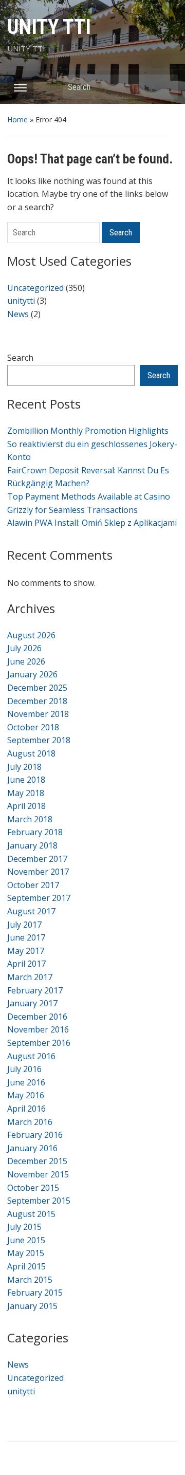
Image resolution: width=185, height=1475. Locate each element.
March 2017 (29, 977)
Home (17, 119)
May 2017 (25, 950)
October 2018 (33, 727)
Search (165, 86)
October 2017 (33, 885)
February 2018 (35, 832)
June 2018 (26, 779)
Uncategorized (35, 287)
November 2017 (38, 871)
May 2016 (25, 1095)
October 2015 (33, 1187)
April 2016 (26, 1108)
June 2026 (26, 661)
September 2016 (38, 1042)
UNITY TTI (49, 27)
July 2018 (24, 766)
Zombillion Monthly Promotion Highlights (88, 430)
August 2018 (31, 753)
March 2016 (29, 1122)
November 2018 (38, 714)
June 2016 (26, 1082)
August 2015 (31, 1214)
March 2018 (29, 819)
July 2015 (24, 1226)
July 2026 (24, 648)
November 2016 (38, 1029)
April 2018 (26, 806)
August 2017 (31, 911)
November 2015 (38, 1174)
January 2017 (32, 1003)
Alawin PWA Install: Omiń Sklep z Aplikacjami (92, 522)
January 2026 (32, 674)
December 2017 (37, 858)
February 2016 (35, 1134)
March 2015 (29, 1279)
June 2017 (26, 937)
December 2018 (37, 701)
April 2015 (26, 1266)
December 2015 (37, 1161)
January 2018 (32, 845)
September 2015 (38, 1200)
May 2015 (25, 1253)
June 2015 (26, 1240)
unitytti (21, 300)
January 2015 (32, 1306)
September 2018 (38, 740)
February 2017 (35, 990)
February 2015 (35, 1292)
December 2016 (37, 1016)
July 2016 (24, 1069)
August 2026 (31, 635)
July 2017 (24, 924)
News (18, 314)
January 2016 (32, 1148)
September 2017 (38, 898)
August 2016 (31, 1056)
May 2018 (25, 793)
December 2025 (37, 687)
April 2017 (26, 963)
